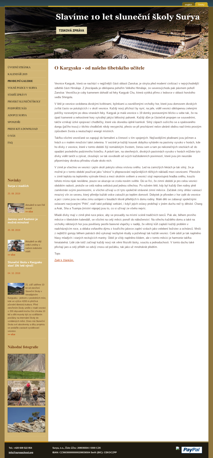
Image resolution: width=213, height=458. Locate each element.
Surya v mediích (18, 186)
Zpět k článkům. (64, 260)
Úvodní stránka (19, 67)
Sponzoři (14, 122)
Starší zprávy (17, 94)
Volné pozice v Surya (22, 87)
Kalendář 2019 (17, 74)
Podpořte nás (17, 108)
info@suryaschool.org (21, 452)
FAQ (10, 142)
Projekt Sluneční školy (24, 101)
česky (201, 4)
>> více (29, 211)
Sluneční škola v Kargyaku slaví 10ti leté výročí (25, 264)
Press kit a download (23, 129)
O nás (11, 135)
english (188, 4)
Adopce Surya (17, 115)
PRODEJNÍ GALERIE (20, 81)
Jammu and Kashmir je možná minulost (23, 221)
